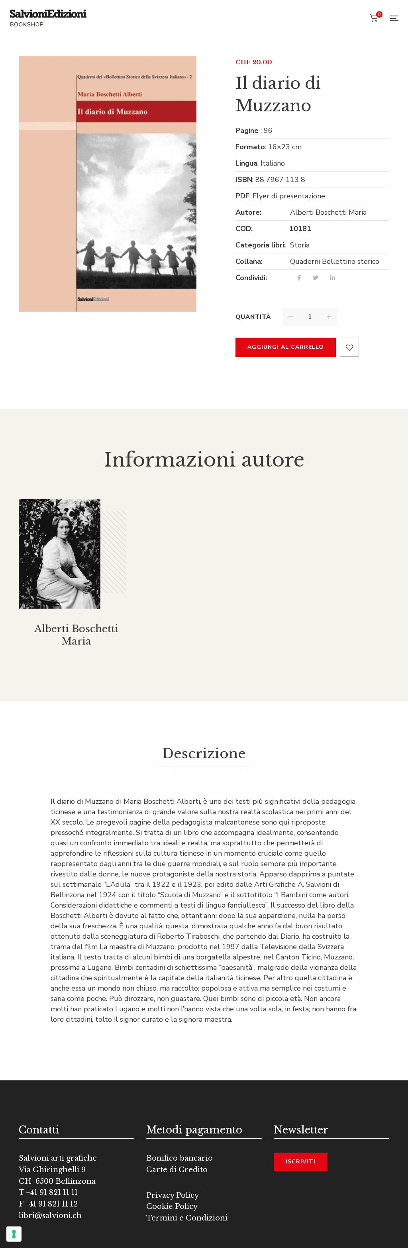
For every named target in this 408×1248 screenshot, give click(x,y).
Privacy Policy (172, 1195)
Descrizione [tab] (204, 753)
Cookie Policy (172, 1206)
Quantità (253, 317)
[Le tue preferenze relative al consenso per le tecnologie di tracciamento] (14, 1234)
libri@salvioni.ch (50, 1215)
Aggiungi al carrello (285, 347)
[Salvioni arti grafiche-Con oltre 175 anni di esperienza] (48, 18)
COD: (244, 228)
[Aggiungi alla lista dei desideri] (349, 347)
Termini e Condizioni (187, 1218)
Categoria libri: (260, 245)
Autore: (248, 212)
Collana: (249, 261)
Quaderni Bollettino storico (334, 261)
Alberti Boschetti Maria (328, 212)
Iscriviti (301, 1161)
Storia (300, 245)
